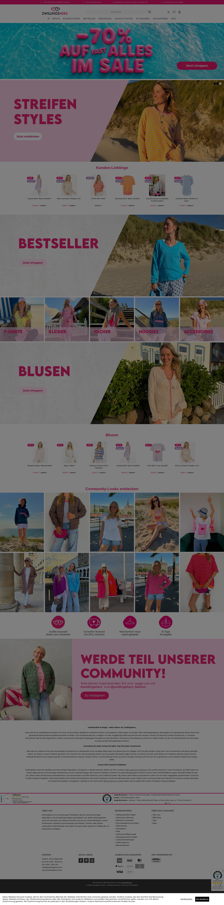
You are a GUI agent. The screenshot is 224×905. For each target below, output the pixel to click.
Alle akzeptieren (202, 899)
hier (133, 901)
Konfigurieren (186, 899)
